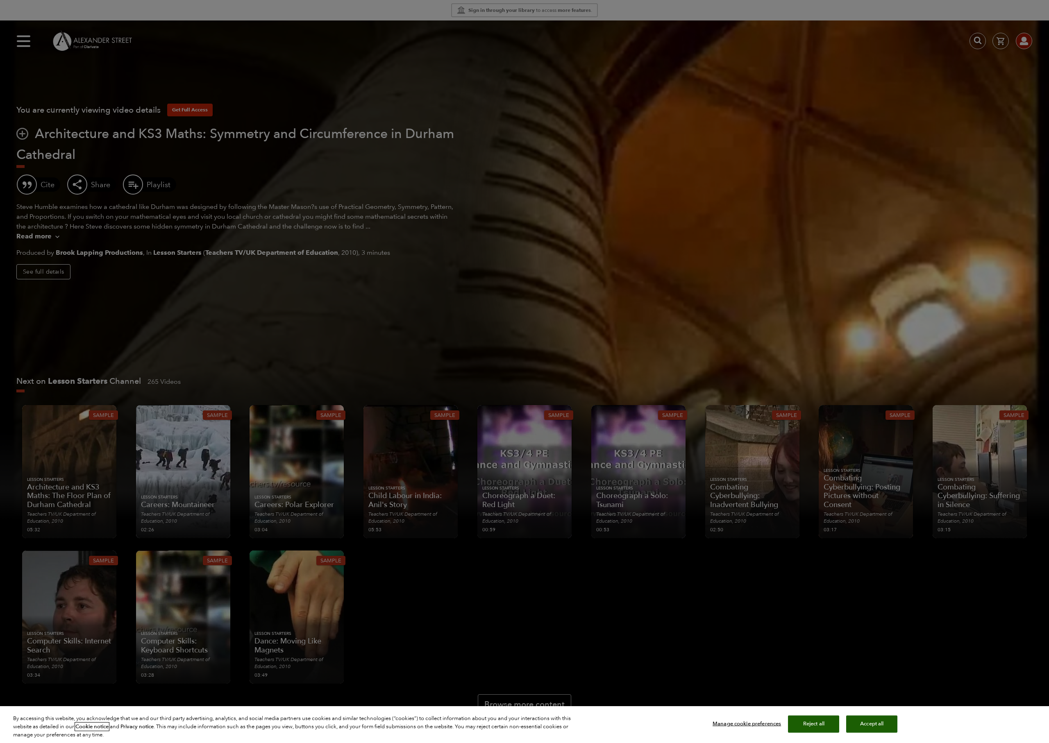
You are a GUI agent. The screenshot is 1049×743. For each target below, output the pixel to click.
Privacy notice (137, 726)
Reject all (813, 723)
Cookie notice (92, 726)
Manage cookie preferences (747, 723)
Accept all (871, 723)
